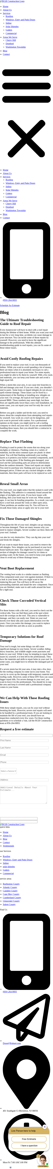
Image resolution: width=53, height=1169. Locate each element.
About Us (7, 10)
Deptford (10, 43)
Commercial (11, 33)
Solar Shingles (12, 26)
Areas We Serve (10, 37)
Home (5, 6)
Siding (8, 23)
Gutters (9, 30)
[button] (26, 112)
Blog (5, 51)
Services (6, 13)
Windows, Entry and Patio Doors (20, 19)
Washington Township (16, 47)
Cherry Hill (11, 40)
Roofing (9, 16)
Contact (6, 54)
